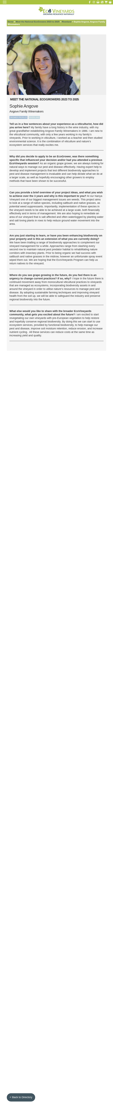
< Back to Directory (21, 1097)
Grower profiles (18, 117)
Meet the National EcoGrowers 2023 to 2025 (37, 22)
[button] (110, 2)
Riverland (66, 22)
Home (10, 22)
